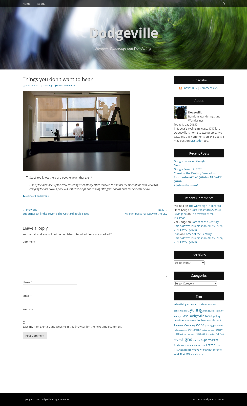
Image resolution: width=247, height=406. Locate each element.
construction (180, 310)
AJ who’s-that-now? (186, 185)
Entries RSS (190, 88)
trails (218, 345)
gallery (216, 316)
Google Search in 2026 (188, 169)
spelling (196, 340)
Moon (177, 165)
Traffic (210, 345)
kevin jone (180, 214)
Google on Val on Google (189, 161)
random (191, 334)
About (41, 4)
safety (177, 340)
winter (186, 353)
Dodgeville (123, 32)
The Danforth (187, 345)
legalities (179, 320)
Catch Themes (217, 399)
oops (200, 324)
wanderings (185, 349)
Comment (29, 242)
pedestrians (43, 195)
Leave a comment (66, 85)
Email (27, 296)
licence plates (190, 320)
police (204, 329)
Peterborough (180, 329)
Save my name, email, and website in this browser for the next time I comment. (72, 326)
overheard (30, 195)
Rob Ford (220, 334)
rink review (210, 334)
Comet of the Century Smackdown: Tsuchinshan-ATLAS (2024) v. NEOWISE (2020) (198, 177)
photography (194, 329)
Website (28, 309)
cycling (195, 309)
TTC (176, 349)
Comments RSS (209, 88)
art (188, 304)
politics (211, 330)
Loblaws (202, 320)
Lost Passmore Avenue (206, 210)
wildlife (178, 353)
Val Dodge (48, 85)
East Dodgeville (192, 316)
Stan (177, 234)
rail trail (184, 333)
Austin (194, 304)
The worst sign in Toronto (205, 206)
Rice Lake (200, 333)
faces (208, 316)
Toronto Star (199, 345)
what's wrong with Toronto (207, 349)
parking (209, 325)
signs (186, 339)
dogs (216, 311)
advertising (180, 304)
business (212, 304)
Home (26, 4)
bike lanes (203, 304)
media (210, 320)
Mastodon (196, 140)
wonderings (197, 353)
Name (27, 282)
